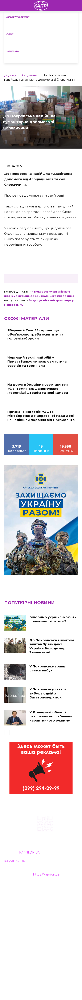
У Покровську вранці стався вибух (47, 668)
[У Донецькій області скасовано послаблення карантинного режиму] (15, 718)
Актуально (29, 75)
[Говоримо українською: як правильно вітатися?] (15, 623)
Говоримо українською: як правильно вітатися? (53, 619)
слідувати (41, 435)
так (16, 435)
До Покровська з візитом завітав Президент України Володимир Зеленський (51, 646)
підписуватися (65, 435)
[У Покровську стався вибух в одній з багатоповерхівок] (15, 695)
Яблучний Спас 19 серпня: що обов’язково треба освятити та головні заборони (35, 334)
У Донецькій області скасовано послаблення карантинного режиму (50, 716)
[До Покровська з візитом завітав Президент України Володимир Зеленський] (15, 646)
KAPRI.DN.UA (29, 852)
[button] (76, 5)
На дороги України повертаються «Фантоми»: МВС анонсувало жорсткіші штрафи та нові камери (37, 388)
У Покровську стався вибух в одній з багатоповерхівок (47, 693)
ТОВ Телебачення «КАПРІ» (25, 907)
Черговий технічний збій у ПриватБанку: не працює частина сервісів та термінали (37, 361)
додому (10, 75)
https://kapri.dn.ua (46, 874)
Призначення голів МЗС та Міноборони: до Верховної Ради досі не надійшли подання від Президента (41, 416)
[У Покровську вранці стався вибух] (15, 672)
